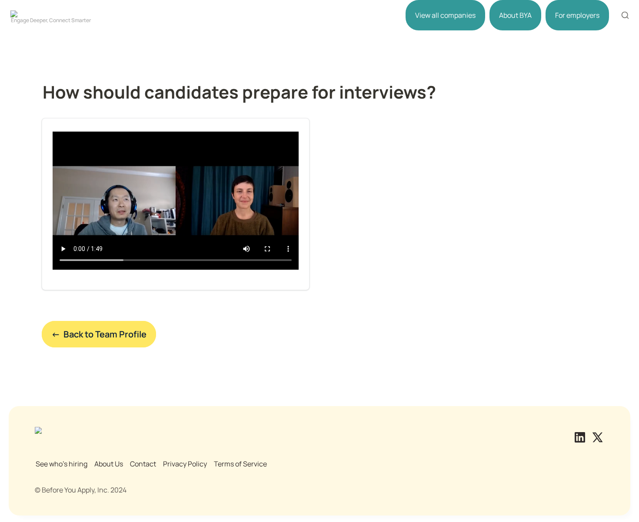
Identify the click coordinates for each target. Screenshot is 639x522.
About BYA (515, 15)
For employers (577, 15)
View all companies (445, 15)
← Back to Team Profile (98, 334)
